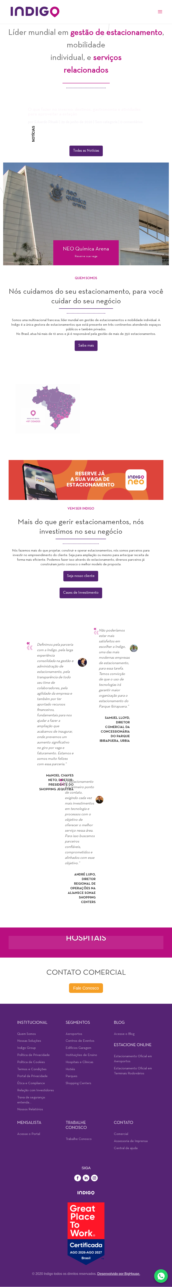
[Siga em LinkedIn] (86, 1178)
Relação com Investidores (35, 1090)
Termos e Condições (32, 1069)
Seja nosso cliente (81, 576)
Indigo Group (26, 1048)
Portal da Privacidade (32, 1076)
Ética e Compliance (31, 1083)
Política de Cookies (31, 1062)
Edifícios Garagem (78, 1048)
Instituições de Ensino (81, 1055)
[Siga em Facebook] (77, 1178)
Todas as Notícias (86, 150)
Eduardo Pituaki (46, 119)
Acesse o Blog (124, 1034)
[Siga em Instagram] (94, 1178)
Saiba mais (86, 345)
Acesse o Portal (28, 1134)
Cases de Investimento (81, 593)
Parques (71, 1076)
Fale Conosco (86, 988)
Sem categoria (106, 119)
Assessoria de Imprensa (131, 1141)
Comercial (121, 1134)
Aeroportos (74, 1034)
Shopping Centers (78, 1083)
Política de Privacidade (33, 1055)
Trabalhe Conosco (79, 1139)
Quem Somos (26, 1034)
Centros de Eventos (80, 1040)
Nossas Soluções (29, 1040)
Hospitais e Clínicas (79, 1062)
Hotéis (70, 1069)
